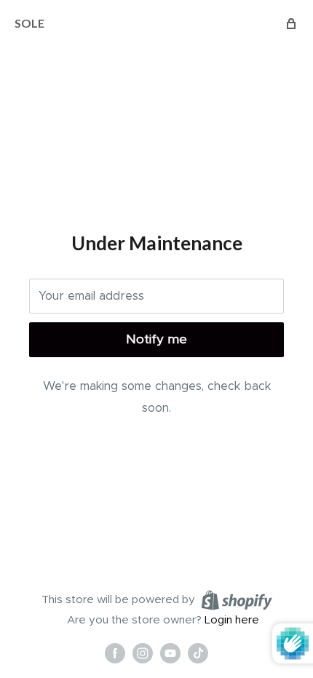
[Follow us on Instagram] (142, 652)
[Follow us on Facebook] (115, 652)
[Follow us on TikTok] (198, 652)
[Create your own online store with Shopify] (236, 599)
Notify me (156, 339)
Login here (232, 620)
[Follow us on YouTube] (170, 652)
